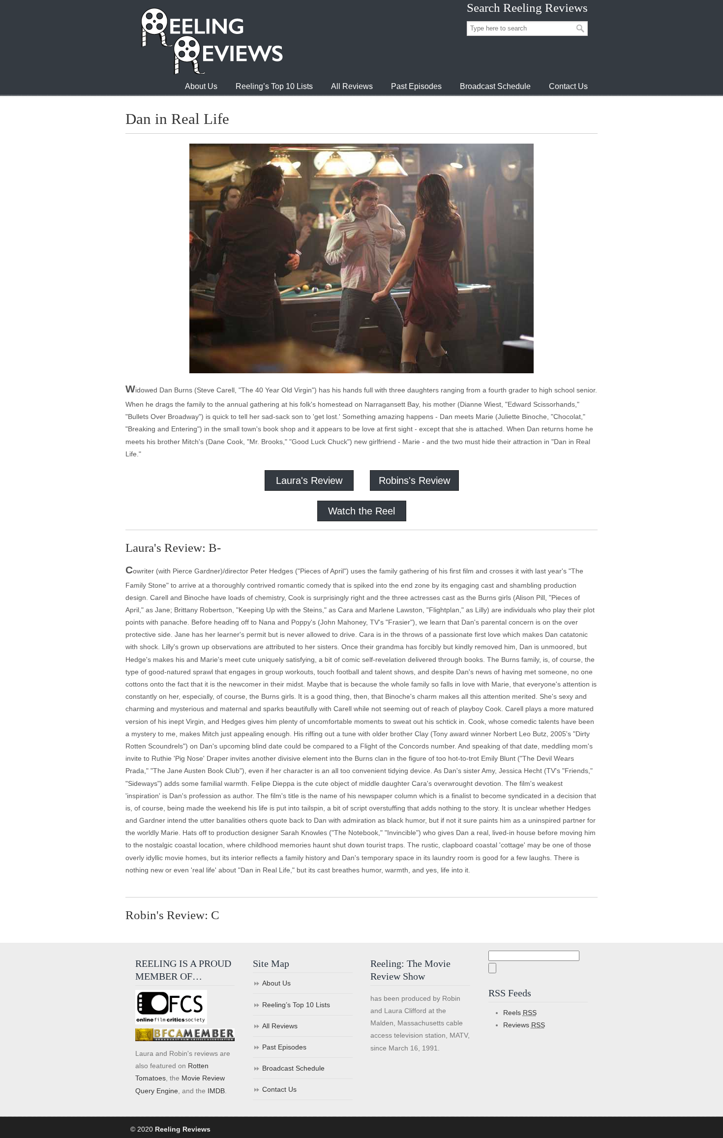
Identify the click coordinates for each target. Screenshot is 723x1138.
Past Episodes (284, 1047)
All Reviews (280, 1026)
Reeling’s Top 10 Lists (296, 1005)
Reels (520, 1013)
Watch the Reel (361, 511)
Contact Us (279, 1089)
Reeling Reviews (211, 41)
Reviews (524, 1025)
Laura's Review (309, 480)
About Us (276, 983)
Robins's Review (414, 480)
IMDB (216, 1091)
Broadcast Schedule (293, 1068)
